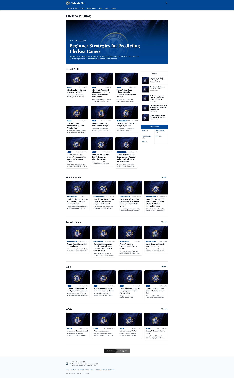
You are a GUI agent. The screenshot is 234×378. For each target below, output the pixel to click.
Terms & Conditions (101, 370)
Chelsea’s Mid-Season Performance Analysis (100, 124)
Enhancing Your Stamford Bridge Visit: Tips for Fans (75, 125)
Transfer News (91, 8)
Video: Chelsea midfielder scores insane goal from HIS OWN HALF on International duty (156, 202)
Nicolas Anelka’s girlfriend (77, 331)
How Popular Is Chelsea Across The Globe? (76, 91)
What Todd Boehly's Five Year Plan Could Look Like (104, 289)
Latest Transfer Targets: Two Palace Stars (155, 245)
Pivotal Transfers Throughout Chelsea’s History (128, 246)
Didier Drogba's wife (101, 331)
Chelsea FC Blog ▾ (72, 8)
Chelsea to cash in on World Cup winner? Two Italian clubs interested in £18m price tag (130, 202)
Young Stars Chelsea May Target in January (126, 124)
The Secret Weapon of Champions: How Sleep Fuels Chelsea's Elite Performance (101, 93)
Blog (69, 87)
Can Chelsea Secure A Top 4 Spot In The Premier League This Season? (104, 201)
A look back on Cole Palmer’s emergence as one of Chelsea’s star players (76, 158)
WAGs (100, 8)
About (106, 8)
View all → (164, 177)
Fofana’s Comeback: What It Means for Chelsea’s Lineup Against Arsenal (126, 93)
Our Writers (80, 370)
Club (82, 8)
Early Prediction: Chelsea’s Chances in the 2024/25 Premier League (77, 201)
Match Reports (72, 196)
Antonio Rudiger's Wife (128, 331)
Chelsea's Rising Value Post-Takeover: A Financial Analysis (100, 157)
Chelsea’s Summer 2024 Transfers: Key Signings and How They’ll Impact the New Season (126, 158)
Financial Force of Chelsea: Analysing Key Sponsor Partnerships (130, 290)
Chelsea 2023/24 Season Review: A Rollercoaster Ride (155, 290)
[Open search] (166, 3)
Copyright (111, 370)
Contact (113, 8)
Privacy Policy (89, 370)
